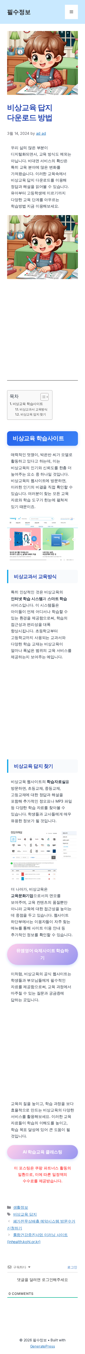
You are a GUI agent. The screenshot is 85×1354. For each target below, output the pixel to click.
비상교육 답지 (25, 1214)
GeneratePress (42, 1346)
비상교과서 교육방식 (33, 409)
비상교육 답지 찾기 (33, 414)
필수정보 (18, 12)
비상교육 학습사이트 (28, 404)
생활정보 (20, 1207)
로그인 (72, 1267)
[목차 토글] (42, 397)
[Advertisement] (42, 328)
